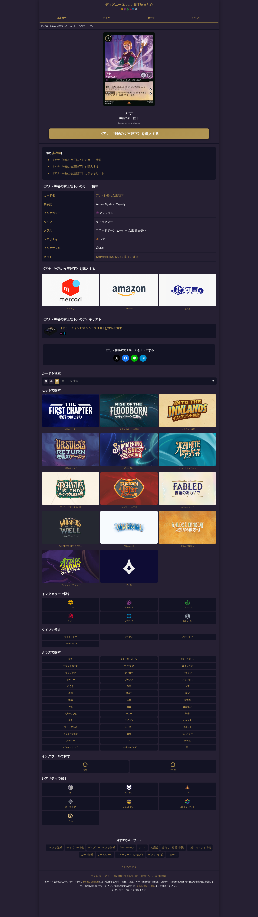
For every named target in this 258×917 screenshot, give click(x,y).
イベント (196, 17)
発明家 (187, 700)
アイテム (129, 636)
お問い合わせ (147, 876)
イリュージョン (70, 734)
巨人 (70, 659)
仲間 (129, 686)
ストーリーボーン (129, 659)
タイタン (129, 720)
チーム (187, 740)
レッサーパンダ (129, 747)
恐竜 (129, 734)
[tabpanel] (129, 69)
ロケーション (70, 643)
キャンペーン (127, 847)
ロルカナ (62, 17)
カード (151, 17)
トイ (129, 740)
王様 (129, 700)
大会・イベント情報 (200, 847)
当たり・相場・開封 (173, 847)
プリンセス (187, 679)
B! (143, 358)
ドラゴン (187, 673)
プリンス (129, 679)
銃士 (129, 706)
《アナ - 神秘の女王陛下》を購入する (129, 133)
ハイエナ (187, 720)
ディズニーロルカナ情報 (101, 847)
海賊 (70, 700)
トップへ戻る (130, 866)
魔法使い (187, 706)
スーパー (70, 740)
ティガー (129, 673)
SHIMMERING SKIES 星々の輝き (117, 256)
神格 (70, 706)
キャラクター (70, 636)
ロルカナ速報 (54, 847)
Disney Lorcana (91, 881)
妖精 (70, 693)
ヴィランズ (129, 666)
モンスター (187, 734)
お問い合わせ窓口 (146, 886)
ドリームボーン (187, 659)
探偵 (187, 693)
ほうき (70, 686)
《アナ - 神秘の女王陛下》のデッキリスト (77, 173)
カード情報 (87, 854)
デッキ (106, 17)
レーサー (129, 727)
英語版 (154, 847)
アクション (187, 636)
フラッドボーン (70, 666)
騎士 (187, 713)
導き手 (129, 693)
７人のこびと (70, 713)
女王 (187, 686)
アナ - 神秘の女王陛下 (110, 195)
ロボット (187, 727)
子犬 (70, 720)
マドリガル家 (70, 727)
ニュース (172, 854)
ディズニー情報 (75, 847)
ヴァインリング (70, 747)
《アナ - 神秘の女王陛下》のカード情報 (76, 159)
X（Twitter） (161, 876)
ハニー (129, 713)
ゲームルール (105, 854)
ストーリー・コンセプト (130, 854)
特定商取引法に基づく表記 (126, 876)
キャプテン (70, 673)
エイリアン (187, 666)
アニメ (142, 847)
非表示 (56, 153)
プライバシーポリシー (101, 876)
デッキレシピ (155, 854)
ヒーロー (70, 679)
